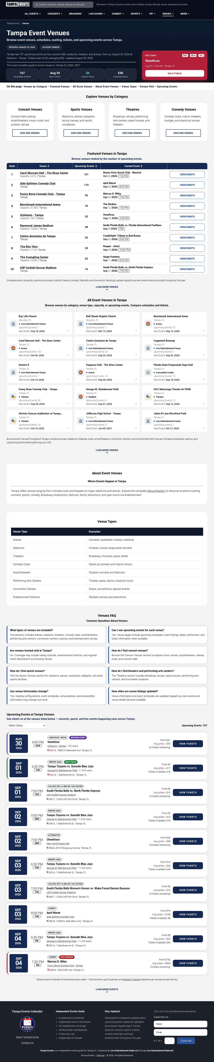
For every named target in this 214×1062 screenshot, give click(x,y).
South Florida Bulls (58, 790)
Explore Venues (30, 133)
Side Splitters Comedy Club (38, 183)
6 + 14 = (158, 1040)
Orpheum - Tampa (31, 215)
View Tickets (175, 73)
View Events (187, 174)
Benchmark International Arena (40, 204)
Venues (166, 13)
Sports (135, 13)
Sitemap (100, 1055)
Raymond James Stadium (36, 225)
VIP (151, 13)
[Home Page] (18, 4)
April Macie (53, 912)
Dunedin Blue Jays (82, 766)
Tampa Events (13, 23)
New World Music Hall (58, 843)
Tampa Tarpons (56, 766)
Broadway (75, 13)
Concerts (54, 13)
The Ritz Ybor (29, 246)
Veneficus (53, 742)
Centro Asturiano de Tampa (38, 236)
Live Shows (95, 13)
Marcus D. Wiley (57, 961)
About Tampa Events (27, 1037)
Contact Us (27, 1042)
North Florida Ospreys (87, 790)
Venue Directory (156, 491)
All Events (31, 13)
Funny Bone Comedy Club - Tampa (42, 194)
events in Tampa (131, 979)
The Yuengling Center (34, 257)
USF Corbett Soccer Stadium (38, 267)
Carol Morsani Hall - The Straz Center (44, 173)
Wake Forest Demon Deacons (112, 888)
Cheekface (53, 839)
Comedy (116, 13)
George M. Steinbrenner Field (62, 770)
